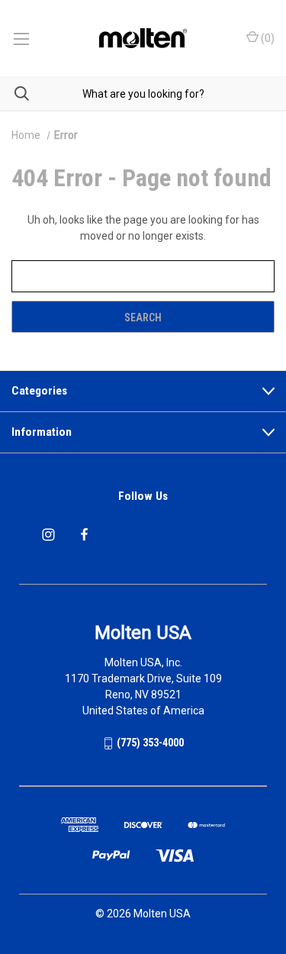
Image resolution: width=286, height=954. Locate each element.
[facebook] (84, 534)
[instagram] (48, 534)
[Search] (14, 93)
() (267, 38)
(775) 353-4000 (150, 742)
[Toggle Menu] (21, 38)
